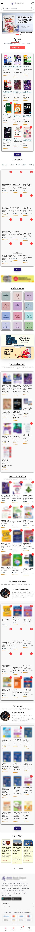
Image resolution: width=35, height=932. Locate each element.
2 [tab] (19, 868)
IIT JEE (18, 165)
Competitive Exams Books (5, 742)
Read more (4, 860)
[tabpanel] (17, 851)
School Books (5, 439)
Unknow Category (27, 236)
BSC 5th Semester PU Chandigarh (10, 50)
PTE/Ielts (4, 165)
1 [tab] (16, 868)
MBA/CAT (11, 165)
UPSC (30, 165)
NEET (24, 165)
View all (17, 154)
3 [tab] (18, 34)
